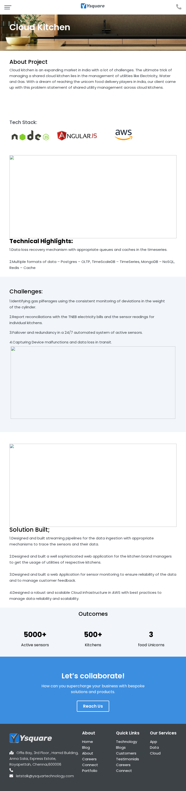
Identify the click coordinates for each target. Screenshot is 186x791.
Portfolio (89, 770)
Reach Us (93, 706)
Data (154, 747)
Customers (126, 753)
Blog (86, 747)
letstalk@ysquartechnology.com (45, 775)
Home (87, 741)
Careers (89, 759)
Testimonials (127, 759)
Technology (126, 741)
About (87, 753)
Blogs (121, 747)
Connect (90, 764)
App (153, 741)
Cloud (155, 753)
